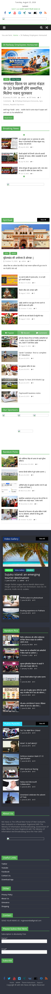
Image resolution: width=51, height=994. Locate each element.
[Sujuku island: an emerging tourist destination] (25, 544)
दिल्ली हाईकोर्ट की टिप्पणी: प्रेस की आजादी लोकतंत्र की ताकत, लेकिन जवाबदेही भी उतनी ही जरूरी (33, 156)
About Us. (5, 898)
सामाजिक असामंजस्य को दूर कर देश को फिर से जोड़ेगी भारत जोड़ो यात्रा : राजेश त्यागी (33, 499)
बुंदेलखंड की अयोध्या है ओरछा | (18, 257)
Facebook (5, 872)
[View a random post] (47, 27)
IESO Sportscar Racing (29, 769)
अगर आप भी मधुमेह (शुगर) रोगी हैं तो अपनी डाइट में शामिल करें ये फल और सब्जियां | (33, 691)
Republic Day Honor (17, 105)
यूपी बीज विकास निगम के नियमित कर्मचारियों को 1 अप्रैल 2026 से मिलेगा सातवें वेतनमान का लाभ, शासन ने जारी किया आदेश (33, 340)
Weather (30, 570)
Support (40, 983)
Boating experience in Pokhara (32, 610)
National (9, 570)
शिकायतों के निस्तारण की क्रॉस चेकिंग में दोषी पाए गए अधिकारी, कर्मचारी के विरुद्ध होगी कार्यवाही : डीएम (32, 513)
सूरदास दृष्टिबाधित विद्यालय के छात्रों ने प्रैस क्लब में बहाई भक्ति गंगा (32, 664)
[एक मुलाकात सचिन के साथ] (10, 364)
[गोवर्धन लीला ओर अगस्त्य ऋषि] (9, 289)
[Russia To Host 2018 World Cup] (10, 378)
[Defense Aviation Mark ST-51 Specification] (11, 755)
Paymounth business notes (30, 393)
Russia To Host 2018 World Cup (31, 379)
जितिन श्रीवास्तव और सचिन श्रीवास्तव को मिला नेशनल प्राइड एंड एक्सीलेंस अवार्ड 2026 (32, 639)
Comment (43, 333)
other (6, 79)
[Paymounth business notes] (10, 391)
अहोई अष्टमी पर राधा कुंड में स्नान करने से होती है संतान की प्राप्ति (32, 304)
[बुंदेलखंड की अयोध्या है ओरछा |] (25, 225)
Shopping (5, 906)
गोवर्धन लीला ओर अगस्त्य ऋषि (28, 290)
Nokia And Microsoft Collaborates (28, 783)
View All (43, 220)
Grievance (5, 902)
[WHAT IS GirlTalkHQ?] (11, 742)
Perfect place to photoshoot (31, 598)
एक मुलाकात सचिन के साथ (27, 366)
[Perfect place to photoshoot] (11, 596)
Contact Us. (6, 875)
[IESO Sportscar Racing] (11, 768)
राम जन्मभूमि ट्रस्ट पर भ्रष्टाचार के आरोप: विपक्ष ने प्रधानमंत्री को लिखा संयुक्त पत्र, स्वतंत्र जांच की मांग (32, 141)
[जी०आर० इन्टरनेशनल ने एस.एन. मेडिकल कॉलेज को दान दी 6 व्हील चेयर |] (11, 702)
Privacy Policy (6, 894)
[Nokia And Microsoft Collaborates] (11, 780)
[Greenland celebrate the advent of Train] (11, 793)
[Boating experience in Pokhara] (11, 609)
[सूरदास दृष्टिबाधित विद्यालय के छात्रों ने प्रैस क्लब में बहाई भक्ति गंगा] (11, 662)
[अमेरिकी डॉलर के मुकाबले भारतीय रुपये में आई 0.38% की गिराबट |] (10, 484)
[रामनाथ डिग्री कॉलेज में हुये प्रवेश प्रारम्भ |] (10, 471)
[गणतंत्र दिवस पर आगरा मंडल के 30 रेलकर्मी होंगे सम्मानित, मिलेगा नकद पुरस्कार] (25, 50)
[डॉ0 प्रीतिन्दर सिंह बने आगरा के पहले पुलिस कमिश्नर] (10, 457)
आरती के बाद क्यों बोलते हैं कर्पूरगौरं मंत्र (31, 316)
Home (15, 35)
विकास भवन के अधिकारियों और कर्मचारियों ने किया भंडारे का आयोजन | (33, 651)
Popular (10, 333)
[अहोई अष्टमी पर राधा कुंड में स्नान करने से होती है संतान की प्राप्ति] (9, 302)
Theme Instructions (28, 983)
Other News (16, 79)
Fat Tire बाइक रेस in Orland (30, 730)
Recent (27, 333)
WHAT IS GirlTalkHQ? (28, 743)
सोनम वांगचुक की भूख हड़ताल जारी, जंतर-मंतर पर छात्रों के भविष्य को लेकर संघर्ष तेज (33, 169)
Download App (7, 879)
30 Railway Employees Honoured (26, 101)
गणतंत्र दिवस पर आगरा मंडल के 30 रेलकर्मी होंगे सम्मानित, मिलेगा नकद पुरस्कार (23, 88)
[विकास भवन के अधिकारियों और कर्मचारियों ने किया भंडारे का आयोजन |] (11, 649)
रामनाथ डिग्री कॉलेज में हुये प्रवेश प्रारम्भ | (32, 472)
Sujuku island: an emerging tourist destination (22, 576)
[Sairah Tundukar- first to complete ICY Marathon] (10, 351)
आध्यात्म (14, 253)
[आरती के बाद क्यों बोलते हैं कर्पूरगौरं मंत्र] (9, 315)
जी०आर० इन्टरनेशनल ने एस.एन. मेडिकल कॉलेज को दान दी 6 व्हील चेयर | (32, 704)
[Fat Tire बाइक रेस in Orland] (11, 729)
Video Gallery (19, 570)
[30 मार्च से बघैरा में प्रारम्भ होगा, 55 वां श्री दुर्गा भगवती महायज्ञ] (9, 276)
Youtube (4, 868)
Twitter (4, 864)
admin (23, 97)
